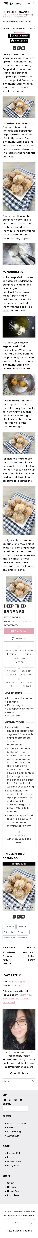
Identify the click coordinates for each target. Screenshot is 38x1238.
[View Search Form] (33, 3)
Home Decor (14, 1191)
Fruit (4, 17)
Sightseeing (14, 1131)
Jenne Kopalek (11, 21)
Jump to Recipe (20, 35)
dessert (22, 937)
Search (7, 1104)
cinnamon (22, 932)
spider (26, 238)
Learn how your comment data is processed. (17, 998)
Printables (13, 1195)
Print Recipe (20, 40)
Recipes (15, 17)
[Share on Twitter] (19, 48)
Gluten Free (14, 1161)
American (6, 15)
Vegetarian (23, 17)
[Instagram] (10, 1099)
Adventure (13, 1135)
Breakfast (14, 15)
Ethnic (29, 15)
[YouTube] (21, 1099)
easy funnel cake (25, 408)
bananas (23, 926)
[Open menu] (29, 3)
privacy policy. (20, 32)
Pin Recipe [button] (20, 638)
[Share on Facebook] (23, 48)
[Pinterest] (15, 1099)
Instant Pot (13, 1153)
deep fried (9, 937)
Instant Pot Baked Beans (29, 954)
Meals (9, 17)
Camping (9, 932)
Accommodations (17, 1123)
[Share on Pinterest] (14, 48)
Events (11, 1127)
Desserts (22, 15)
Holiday (11, 1187)
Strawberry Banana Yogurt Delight (9, 956)
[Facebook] (5, 1099)
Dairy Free (13, 1165)
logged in (23, 981)
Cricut (10, 1183)
